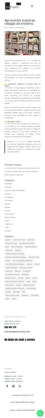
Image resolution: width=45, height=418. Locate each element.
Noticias (7, 211)
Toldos (6, 227)
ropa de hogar (31, 288)
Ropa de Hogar (9, 217)
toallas (7, 299)
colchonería (9, 250)
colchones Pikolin (33, 257)
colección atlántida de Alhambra (22, 261)
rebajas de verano (29, 285)
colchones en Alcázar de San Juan (15, 257)
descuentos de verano (12, 274)
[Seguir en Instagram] (13, 386)
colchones (18, 250)
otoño (28, 281)
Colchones (8, 187)
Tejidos (7, 221)
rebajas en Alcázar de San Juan (14, 288)
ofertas (34, 278)
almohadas (31, 240)
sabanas (8, 292)
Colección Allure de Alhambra (14, 190)
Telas (23, 292)
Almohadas (8, 184)
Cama (7, 247)
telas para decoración (12, 295)
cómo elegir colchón (25, 268)
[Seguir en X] (19, 386)
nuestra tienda (20, 141)
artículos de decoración (26, 243)
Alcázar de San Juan (19, 240)
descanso (18, 271)
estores (20, 278)
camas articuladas (17, 247)
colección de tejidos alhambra (14, 264)
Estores (28, 60)
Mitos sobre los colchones (13, 175)
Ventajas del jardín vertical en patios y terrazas (21, 171)
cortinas (37, 264)
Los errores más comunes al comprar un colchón (21, 168)
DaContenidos (30, 410)
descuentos (26, 271)
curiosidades (8, 197)
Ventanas (7, 231)
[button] (40, 413)
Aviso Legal (15, 402)
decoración (8, 271)
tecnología (16, 292)
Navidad (7, 207)
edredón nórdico (10, 278)
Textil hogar (34, 295)
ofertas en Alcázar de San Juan (14, 281)
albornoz (8, 240)
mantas (27, 278)
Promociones (20, 28)
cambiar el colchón (31, 247)
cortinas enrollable (11, 268)
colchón (7, 261)
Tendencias (8, 224)
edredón (7, 204)
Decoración (8, 200)
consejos (7, 194)
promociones (9, 285)
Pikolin (34, 281)
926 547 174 (10, 327)
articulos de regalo (11, 243)
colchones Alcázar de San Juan (14, 254)
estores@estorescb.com (17, 331)
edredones (25, 274)
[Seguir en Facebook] (7, 386)
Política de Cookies (27, 402)
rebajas (18, 285)
